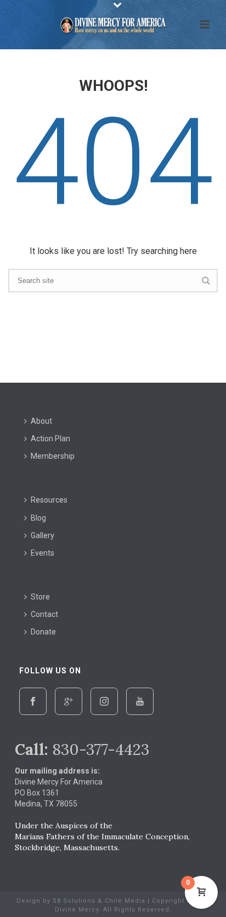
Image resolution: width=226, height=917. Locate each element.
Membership (53, 456)
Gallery (42, 535)
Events (42, 553)
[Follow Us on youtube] (140, 701)
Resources (49, 499)
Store (40, 596)
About (41, 421)
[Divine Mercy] (113, 24)
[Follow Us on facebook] (33, 701)
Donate (43, 631)
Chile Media (125, 900)
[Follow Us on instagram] (104, 701)
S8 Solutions (74, 900)
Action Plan (50, 438)
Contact (44, 614)
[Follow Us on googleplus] (68, 701)
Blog (38, 518)
